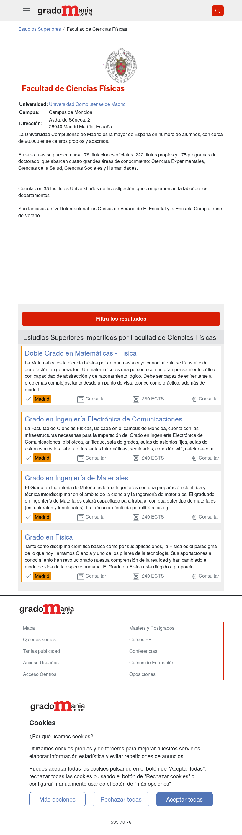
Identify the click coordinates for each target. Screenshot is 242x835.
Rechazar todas (121, 799)
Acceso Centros (39, 674)
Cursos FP (140, 639)
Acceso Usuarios (41, 662)
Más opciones (57, 799)
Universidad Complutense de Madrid (87, 104)
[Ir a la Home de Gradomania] (121, 609)
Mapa (29, 627)
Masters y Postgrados (151, 627)
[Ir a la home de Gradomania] (65, 10)
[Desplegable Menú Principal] (26, 10)
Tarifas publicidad (41, 650)
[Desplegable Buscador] (218, 10)
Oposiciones (142, 674)
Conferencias (143, 650)
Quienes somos (39, 639)
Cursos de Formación (151, 662)
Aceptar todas (184, 799)
